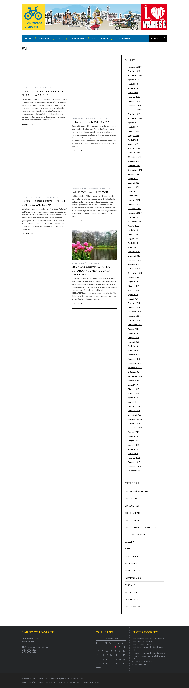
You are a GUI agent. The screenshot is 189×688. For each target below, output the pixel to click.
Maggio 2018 (133, 342)
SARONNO (89, 118)
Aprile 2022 (133, 140)
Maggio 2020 (133, 238)
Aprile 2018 (133, 346)
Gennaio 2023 (134, 101)
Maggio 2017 (133, 393)
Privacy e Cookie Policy (72, 679)
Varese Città (132, 599)
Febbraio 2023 (134, 97)
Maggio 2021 (133, 187)
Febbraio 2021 (134, 200)
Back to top (150, 679)
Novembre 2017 (135, 367)
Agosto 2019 (133, 277)
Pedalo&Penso (133, 578)
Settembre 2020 (135, 221)
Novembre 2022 (135, 110)
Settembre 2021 (135, 170)
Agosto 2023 (133, 79)
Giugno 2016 (133, 440)
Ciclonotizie (123, 38)
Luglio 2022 (133, 127)
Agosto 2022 (133, 122)
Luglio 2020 (133, 230)
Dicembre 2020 (134, 208)
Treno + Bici (131, 592)
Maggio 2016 (133, 445)
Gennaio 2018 (134, 359)
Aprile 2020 (133, 243)
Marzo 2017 (133, 402)
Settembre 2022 (135, 118)
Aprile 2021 (133, 191)
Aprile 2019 (133, 294)
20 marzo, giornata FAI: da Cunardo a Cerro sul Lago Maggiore (91, 270)
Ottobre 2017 (134, 372)
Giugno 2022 (133, 131)
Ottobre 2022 (134, 114)
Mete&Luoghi (78, 263)
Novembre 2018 (135, 316)
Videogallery (132, 607)
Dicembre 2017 (134, 363)
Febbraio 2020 (134, 251)
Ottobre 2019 (134, 269)
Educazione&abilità (136, 534)
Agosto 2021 (133, 174)
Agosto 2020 (133, 226)
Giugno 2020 (133, 234)
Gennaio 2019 (134, 307)
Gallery (129, 542)
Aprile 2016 (133, 449)
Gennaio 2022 (134, 153)
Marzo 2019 (133, 299)
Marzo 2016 (133, 453)
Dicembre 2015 (134, 466)
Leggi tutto (27, 124)
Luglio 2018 (133, 333)
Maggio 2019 (133, 290)
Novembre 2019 (135, 264)
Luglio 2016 (133, 436)
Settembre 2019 (135, 273)
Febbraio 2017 (134, 406)
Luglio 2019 (133, 281)
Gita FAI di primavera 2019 (90, 122)
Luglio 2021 (133, 178)
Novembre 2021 (135, 161)
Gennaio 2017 (134, 410)
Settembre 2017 (135, 376)
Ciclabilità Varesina (136, 491)
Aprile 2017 (133, 397)
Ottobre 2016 (134, 423)
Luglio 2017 (133, 385)
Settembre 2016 (135, 428)
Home (28, 38)
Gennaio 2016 (134, 462)
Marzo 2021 (133, 195)
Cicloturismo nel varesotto (141, 527)
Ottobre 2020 (134, 217)
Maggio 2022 (133, 135)
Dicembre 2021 (134, 157)
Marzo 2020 (133, 247)
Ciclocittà (27, 197)
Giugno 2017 (133, 389)
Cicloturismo (100, 38)
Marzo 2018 (133, 350)
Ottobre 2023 (134, 71)
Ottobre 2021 (134, 165)
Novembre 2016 (135, 419)
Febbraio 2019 (134, 303)
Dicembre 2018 (134, 312)
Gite (60, 38)
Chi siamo (44, 38)
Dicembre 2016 (134, 415)
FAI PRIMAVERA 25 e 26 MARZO (92, 191)
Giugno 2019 (133, 286)
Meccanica (131, 563)
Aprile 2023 (133, 88)
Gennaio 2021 (134, 204)
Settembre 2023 (135, 75)
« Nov (98, 667)
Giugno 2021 (133, 183)
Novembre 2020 (135, 213)
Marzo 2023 (133, 92)
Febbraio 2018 (134, 354)
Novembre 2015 (135, 471)
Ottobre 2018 (134, 320)
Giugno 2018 (133, 337)
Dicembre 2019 (134, 260)
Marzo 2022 (133, 144)
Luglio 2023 (133, 84)
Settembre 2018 (135, 324)
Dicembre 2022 (134, 105)
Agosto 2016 (133, 432)
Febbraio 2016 (134, 458)
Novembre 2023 (135, 67)
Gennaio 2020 (134, 256)
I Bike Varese (77, 38)
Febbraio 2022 (134, 148)
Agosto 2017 (133, 380)
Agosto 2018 (133, 329)
